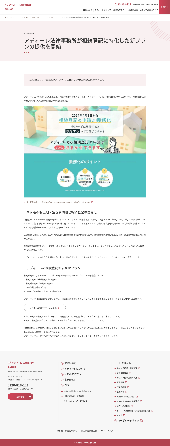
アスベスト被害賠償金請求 (128, 401)
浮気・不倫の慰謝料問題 (127, 377)
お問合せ (165, 7)
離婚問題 (120, 382)
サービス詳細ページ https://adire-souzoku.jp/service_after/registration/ (58, 202)
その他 (119, 415)
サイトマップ (107, 430)
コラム (67, 385)
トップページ (9, 17)
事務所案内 (70, 379)
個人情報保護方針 (89, 430)
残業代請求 (121, 387)
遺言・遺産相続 (123, 406)
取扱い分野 (70, 363)
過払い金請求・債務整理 (127, 368)
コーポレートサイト (128, 420)
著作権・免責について (67, 430)
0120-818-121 (123, 4)
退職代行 (120, 391)
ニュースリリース (50, 17)
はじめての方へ (72, 374)
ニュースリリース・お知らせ (29, 17)
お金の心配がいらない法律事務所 (77, 391)
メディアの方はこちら (149, 10)
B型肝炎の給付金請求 (126, 396)
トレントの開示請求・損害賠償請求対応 (133, 410)
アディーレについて (75, 368)
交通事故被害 (122, 373)
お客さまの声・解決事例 (73, 396)
